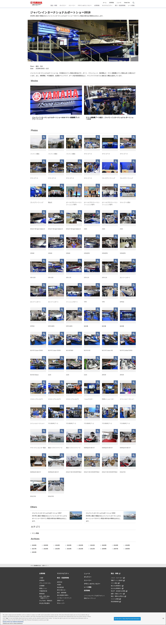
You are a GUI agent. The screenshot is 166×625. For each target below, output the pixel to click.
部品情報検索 (115, 601)
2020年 (104, 545)
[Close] (163, 618)
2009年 (104, 548)
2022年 (81, 545)
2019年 (116, 545)
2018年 (127, 545)
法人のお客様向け (116, 588)
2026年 (34, 545)
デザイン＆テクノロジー (92, 584)
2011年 (92, 548)
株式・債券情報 (61, 592)
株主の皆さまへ (61, 590)
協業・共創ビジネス (117, 593)
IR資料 (59, 584)
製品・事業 (54, 5)
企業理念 (41, 580)
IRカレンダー (61, 603)
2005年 (127, 548)
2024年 (57, 545)
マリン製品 (114, 583)
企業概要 (41, 585)
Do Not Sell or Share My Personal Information (127, 618)
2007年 (116, 548)
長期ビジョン (43, 588)
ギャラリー (63, 5)
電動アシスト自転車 (117, 580)
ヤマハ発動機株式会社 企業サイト (39, 565)
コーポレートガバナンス (64, 598)
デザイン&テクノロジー (85, 5)
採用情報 (111, 2)
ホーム (104, 2)
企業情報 (96, 5)
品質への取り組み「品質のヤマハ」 (44, 597)
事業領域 (41, 593)
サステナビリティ (107, 5)
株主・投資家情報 (120, 5)
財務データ (60, 600)
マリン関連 (35, 533)
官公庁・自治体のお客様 (118, 591)
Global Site (127, 2)
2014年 (69, 548)
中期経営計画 (43, 591)
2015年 (57, 548)
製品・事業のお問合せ (117, 596)
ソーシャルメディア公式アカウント (94, 595)
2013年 (81, 548)
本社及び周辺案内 (44, 603)
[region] (83, 618)
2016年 (46, 548)
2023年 (69, 545)
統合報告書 (60, 587)
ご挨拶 (41, 578)
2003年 (34, 552)
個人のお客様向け (116, 585)
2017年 (34, 548)
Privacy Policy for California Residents (13, 621)
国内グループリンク (90, 598)
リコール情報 (115, 599)
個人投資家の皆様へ (63, 595)
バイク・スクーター (117, 578)
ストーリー (72, 5)
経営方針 (59, 582)
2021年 (92, 545)
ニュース (119, 2)
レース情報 (131, 5)
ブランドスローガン (45, 583)
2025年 (46, 545)
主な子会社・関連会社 (45, 600)
